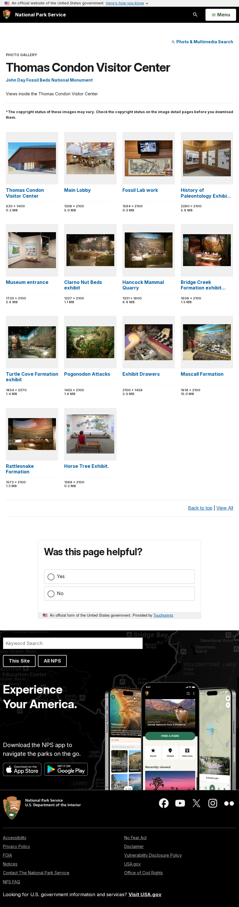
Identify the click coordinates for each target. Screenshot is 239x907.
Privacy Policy (16, 846)
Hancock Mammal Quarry (143, 285)
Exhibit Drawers (141, 374)
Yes (61, 576)
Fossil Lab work (140, 190)
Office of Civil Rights (143, 872)
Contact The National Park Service (36, 872)
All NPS (52, 661)
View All (224, 508)
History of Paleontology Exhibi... (206, 193)
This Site (19, 661)
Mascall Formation (202, 374)
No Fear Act (135, 837)
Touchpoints (163, 615)
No (60, 593)
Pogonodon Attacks (87, 374)
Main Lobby (77, 190)
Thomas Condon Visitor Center (25, 193)
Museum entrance (27, 282)
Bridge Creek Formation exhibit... (203, 285)
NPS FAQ (11, 881)
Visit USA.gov (145, 894)
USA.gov (132, 863)
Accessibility (15, 837)
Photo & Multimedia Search (204, 41)
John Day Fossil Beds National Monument (49, 79)
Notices (10, 863)
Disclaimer (134, 846)
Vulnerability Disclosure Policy (153, 855)
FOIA (7, 855)
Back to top (200, 508)
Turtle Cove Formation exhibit (32, 376)
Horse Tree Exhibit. (86, 466)
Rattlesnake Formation (20, 469)
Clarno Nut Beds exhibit (83, 285)
